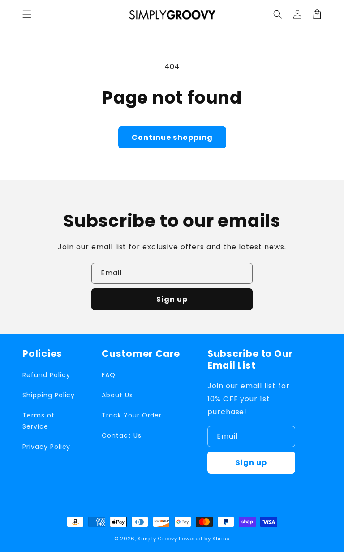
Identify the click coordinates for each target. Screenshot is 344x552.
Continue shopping (172, 137)
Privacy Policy (46, 446)
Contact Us (122, 435)
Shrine (221, 538)
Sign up (172, 299)
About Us (117, 395)
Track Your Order (132, 415)
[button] (27, 14)
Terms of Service (38, 421)
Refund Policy (46, 374)
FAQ (109, 374)
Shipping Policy (48, 395)
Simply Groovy (157, 538)
